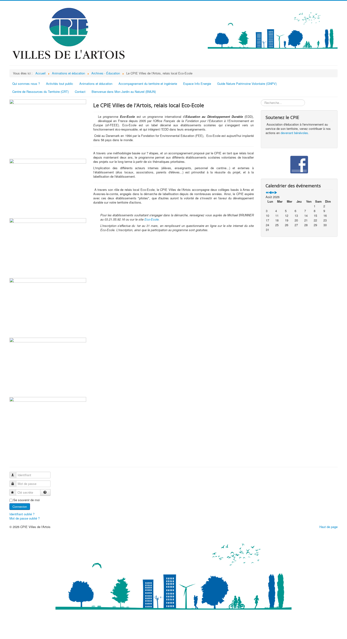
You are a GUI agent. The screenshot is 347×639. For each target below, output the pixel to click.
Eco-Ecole (151, 219)
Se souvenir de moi (26, 500)
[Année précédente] (267, 192)
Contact (80, 91)
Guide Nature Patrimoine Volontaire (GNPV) (247, 83)
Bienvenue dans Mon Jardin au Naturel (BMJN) (124, 91)
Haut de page (328, 526)
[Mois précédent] (270, 192)
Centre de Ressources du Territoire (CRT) (40, 91)
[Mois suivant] (275, 192)
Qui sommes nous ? (26, 83)
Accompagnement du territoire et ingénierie (147, 83)
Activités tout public (59, 83)
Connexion (20, 506)
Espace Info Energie (197, 83)
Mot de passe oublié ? (24, 518)
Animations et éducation (95, 83)
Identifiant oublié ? (21, 514)
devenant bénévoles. (295, 133)
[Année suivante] (272, 192)
